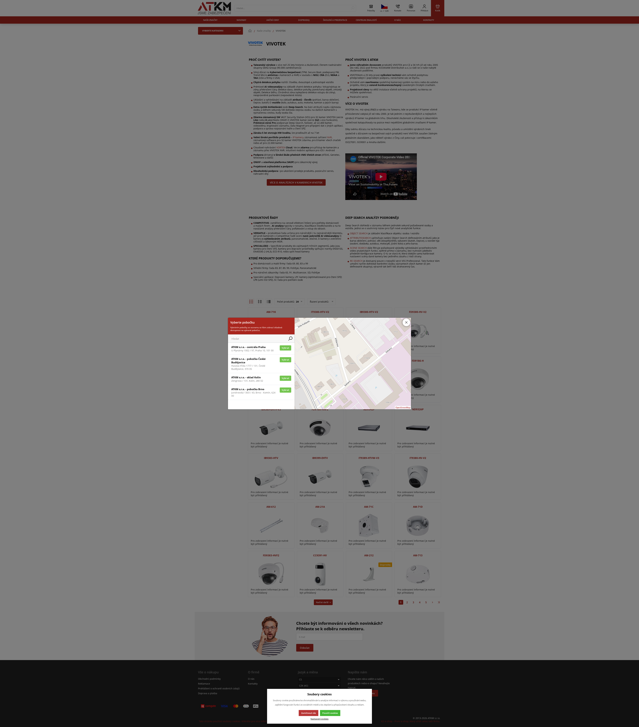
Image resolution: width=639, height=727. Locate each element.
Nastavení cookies (319, 719)
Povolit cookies (330, 713)
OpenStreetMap (403, 407)
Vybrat (285, 347)
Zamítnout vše (308, 713)
